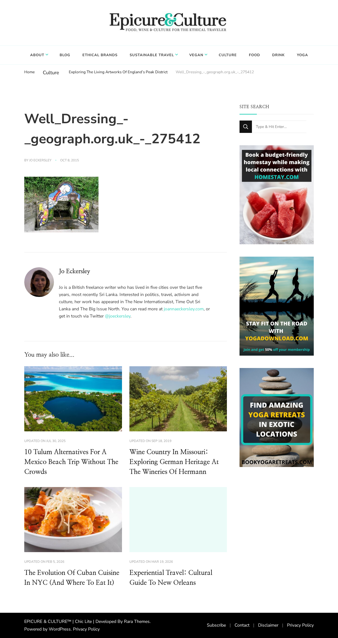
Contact (242, 625)
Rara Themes (137, 621)
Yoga (302, 54)
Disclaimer (268, 625)
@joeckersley (117, 316)
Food (254, 54)
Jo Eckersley (40, 160)
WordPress (60, 629)
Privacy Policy (86, 629)
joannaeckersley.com (184, 309)
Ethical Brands (100, 54)
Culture (228, 54)
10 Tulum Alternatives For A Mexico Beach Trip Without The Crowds (71, 462)
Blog (65, 54)
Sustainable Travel (152, 54)
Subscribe (216, 625)
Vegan (196, 54)
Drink (278, 54)
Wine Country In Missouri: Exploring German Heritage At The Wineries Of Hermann (174, 462)
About (37, 54)
